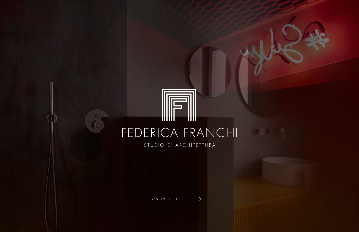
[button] (352, 227)
